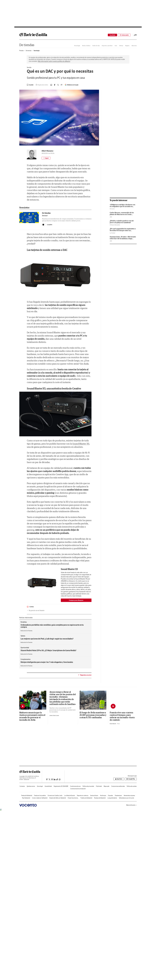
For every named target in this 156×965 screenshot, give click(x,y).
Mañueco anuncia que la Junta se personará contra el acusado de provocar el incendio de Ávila (32, 716)
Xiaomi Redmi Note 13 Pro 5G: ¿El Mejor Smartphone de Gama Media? (48, 650)
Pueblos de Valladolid (86, 798)
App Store (119, 779)
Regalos (127, 45)
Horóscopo (103, 795)
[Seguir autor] (46, 158)
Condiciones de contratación (78, 788)
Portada (21, 50)
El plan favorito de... (73, 798)
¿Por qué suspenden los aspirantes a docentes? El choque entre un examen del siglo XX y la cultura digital (123, 231)
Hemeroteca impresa (129, 795)
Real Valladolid (26, 798)
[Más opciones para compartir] (61, 85)
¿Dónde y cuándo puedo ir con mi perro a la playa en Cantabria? (122, 221)
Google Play (131, 779)
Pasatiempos (118, 795)
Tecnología (77, 45)
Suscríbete (112, 35)
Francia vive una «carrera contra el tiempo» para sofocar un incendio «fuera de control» (122, 716)
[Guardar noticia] (30, 85)
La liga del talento (112, 798)
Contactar (22, 786)
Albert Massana (47, 151)
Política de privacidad (88, 786)
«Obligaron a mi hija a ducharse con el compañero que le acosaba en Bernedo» (122, 206)
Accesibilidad (48, 786)
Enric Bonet (113, 723)
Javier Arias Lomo (54, 715)
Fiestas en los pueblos (40, 795)
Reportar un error (85, 675)
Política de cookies (132, 786)
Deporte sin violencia (82, 795)
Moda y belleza (86, 45)
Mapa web (106, 786)
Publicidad (99, 786)
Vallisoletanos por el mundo (126, 798)
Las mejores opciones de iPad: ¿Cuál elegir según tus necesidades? (47, 638)
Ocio (116, 45)
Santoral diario (94, 795)
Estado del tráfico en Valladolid (57, 798)
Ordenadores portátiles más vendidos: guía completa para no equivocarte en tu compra (52, 626)
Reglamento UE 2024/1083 (61, 786)
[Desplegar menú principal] (135, 35)
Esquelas (110, 795)
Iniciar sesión (125, 35)
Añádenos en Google (72, 85)
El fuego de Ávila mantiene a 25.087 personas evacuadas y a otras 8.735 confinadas (93, 715)
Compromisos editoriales (118, 786)
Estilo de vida (96, 45)
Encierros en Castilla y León (55, 795)
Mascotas (134, 45)
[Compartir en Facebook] (54, 85)
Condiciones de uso (75, 786)
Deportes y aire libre (107, 45)
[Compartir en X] (58, 85)
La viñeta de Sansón (69, 795)
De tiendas (26, 45)
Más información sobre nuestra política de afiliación (54, 61)
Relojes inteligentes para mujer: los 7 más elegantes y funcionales (47, 662)
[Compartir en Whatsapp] (51, 85)
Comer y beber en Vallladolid (39, 798)
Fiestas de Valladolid (26, 795)
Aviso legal (40, 786)
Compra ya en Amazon (76, 600)
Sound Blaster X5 (80, 443)
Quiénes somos (31, 786)
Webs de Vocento (130, 805)
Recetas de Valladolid (100, 798)
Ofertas (121, 45)
